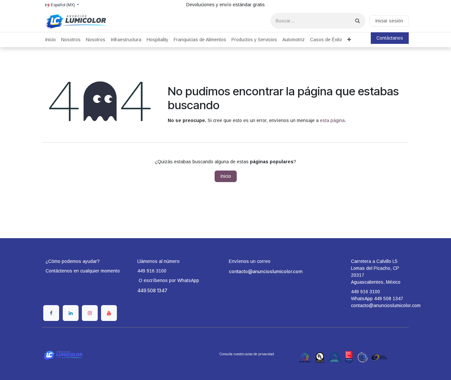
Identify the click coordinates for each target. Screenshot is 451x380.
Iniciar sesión (389, 20)
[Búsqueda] (357, 21)
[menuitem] (50, 40)
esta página (332, 120)
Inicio (225, 176)
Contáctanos (389, 38)
